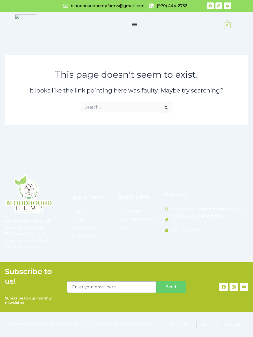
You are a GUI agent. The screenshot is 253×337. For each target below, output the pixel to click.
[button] (135, 24)
